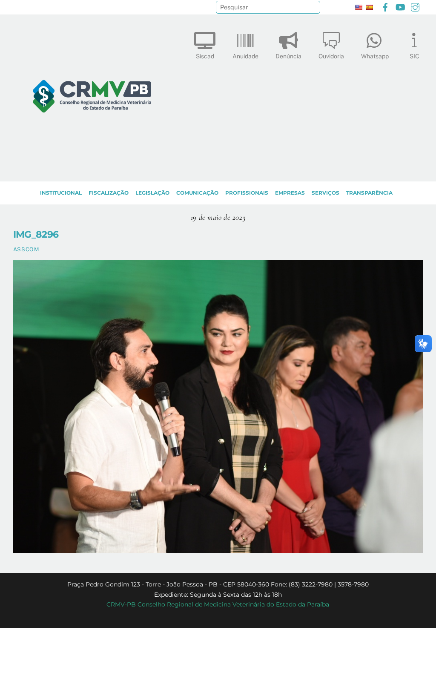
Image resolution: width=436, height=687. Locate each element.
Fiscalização (109, 193)
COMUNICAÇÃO (197, 193)
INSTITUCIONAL (61, 193)
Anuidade (245, 56)
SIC (414, 56)
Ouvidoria (331, 56)
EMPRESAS (290, 193)
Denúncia (288, 56)
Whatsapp (375, 56)
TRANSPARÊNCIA (369, 193)
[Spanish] (369, 7)
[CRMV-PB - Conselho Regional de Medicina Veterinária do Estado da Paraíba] (92, 171)
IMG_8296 (36, 234)
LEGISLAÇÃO (152, 193)
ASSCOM (26, 249)
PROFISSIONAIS (246, 193)
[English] (358, 7)
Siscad (205, 56)
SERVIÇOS (325, 193)
